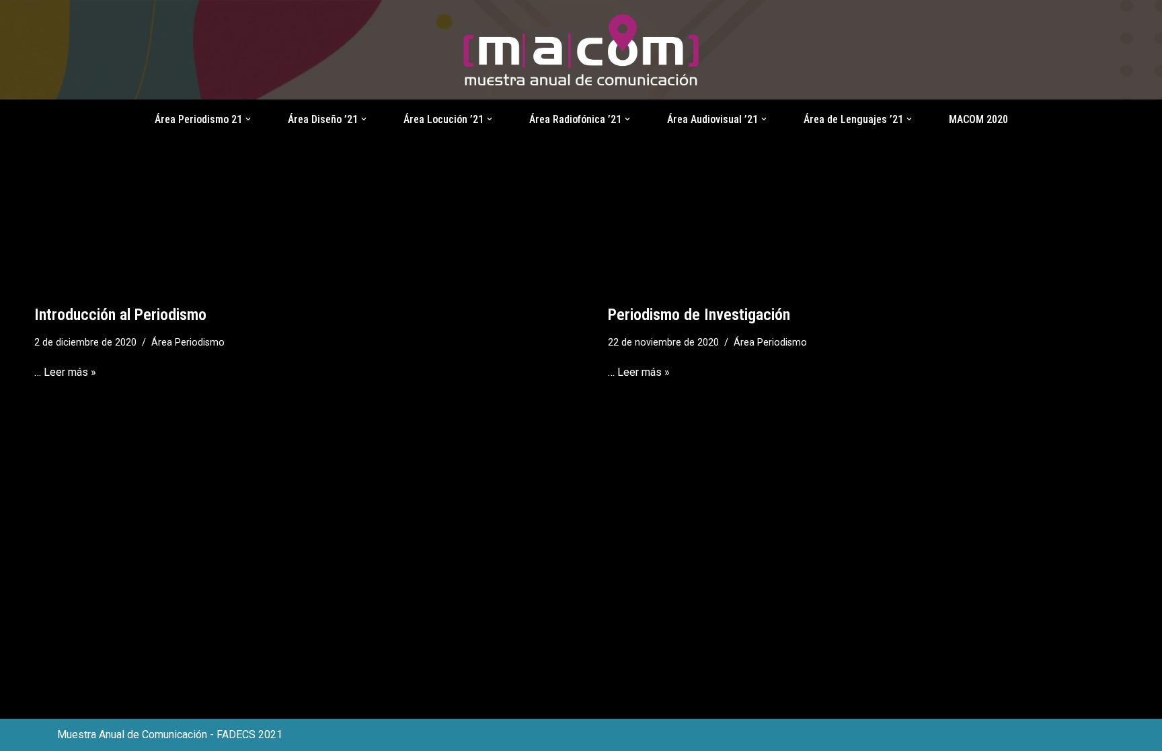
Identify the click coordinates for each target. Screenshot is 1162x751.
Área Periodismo (188, 342)
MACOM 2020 (978, 119)
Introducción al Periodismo (120, 314)
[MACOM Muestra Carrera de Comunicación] (581, 50)
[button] (248, 119)
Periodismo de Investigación (699, 314)
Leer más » (70, 372)
